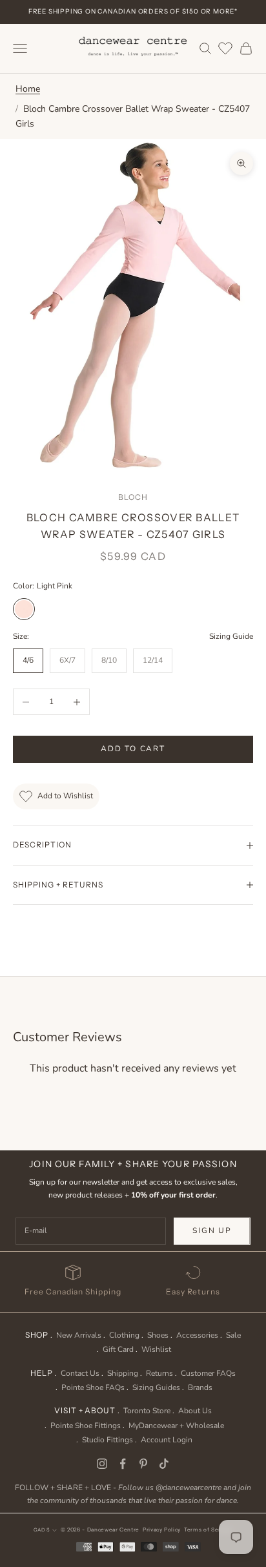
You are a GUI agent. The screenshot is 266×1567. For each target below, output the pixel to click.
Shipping (122, 1373)
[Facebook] (122, 1463)
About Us (195, 1411)
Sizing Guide (231, 636)
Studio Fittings (107, 1440)
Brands (200, 1387)
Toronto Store (146, 1411)
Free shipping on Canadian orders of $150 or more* (133, 11)
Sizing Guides (156, 1387)
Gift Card (118, 1349)
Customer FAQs (208, 1373)
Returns (159, 1373)
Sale (233, 1335)
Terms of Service (208, 1529)
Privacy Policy (162, 1529)
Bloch (133, 497)
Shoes (158, 1335)
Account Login (166, 1440)
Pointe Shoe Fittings (85, 1425)
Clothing (124, 1335)
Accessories (197, 1335)
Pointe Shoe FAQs (93, 1387)
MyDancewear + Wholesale (176, 1425)
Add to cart (133, 748)
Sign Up (212, 1230)
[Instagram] (102, 1463)
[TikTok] (164, 1463)
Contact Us (80, 1373)
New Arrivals (78, 1335)
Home (27, 89)
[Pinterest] (143, 1463)
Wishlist (156, 1349)
